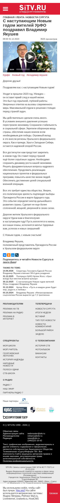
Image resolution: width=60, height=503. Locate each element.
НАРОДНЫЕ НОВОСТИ (8, 364)
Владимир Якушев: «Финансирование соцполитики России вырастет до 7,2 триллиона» (28, 293)
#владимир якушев (37, 75)
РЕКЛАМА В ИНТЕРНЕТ (8, 317)
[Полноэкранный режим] (53, 69)
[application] (30, 57)
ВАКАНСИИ (40, 353)
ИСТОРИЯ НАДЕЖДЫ (13, 359)
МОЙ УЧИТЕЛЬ (10, 349)
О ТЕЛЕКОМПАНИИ (45, 340)
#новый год (18, 75)
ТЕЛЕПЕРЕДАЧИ (43, 304)
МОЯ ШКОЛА (9, 345)
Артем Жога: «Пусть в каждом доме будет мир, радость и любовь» (29, 288)
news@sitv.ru (34, 438)
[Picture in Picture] (44, 69)
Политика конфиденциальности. (18, 461)
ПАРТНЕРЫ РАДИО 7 (13, 392)
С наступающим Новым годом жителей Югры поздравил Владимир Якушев (28, 282)
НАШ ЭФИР (8, 389)
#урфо (6, 75)
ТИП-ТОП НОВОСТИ (45, 320)
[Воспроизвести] (30, 57)
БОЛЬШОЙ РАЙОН (44, 330)
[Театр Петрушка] (53, 409)
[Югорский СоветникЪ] (39, 409)
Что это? (20, 490)
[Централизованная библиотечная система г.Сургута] (16, 409)
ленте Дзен (9, 262)
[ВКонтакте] (4, 255)
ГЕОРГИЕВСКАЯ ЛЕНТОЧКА (11, 354)
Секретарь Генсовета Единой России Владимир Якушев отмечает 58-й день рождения (27, 272)
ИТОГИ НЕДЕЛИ (43, 312)
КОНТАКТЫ (40, 357)
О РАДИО (7, 380)
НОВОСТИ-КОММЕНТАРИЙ (43, 325)
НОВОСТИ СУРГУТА (45, 309)
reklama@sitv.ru (35, 436)
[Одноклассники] (8, 255)
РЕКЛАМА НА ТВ (11, 309)
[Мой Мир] (13, 255)
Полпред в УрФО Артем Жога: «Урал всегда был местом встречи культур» (27, 277)
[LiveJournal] (17, 255)
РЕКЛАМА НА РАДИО (13, 312)
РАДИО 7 (7, 385)
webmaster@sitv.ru (36, 433)
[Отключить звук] (48, 69)
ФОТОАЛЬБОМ (42, 349)
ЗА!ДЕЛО (39, 334)
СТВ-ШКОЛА (9, 373)
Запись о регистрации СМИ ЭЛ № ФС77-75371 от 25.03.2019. (33, 468)
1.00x (40, 69)
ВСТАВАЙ (40, 316)
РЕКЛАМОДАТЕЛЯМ (13, 304)
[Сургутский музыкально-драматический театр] (16, 417)
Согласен (53, 493)
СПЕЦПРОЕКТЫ (11, 340)
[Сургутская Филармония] (25, 401)
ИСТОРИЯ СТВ (42, 345)
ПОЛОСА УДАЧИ (11, 369)
